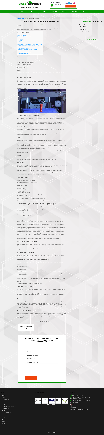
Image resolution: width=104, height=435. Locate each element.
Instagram (74, 407)
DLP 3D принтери (83, 26)
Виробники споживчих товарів (10, 406)
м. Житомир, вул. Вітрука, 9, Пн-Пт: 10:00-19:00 (81, 400)
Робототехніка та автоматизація (10, 402)
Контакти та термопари (24, 50)
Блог (23, 18)
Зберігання (22, 41)
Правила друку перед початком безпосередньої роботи (29, 45)
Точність (21, 39)
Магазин (54, 11)
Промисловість (7, 404)
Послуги (43, 11)
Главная (19, 18)
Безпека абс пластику (22, 35)
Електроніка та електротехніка (10, 401)
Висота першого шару (24, 53)
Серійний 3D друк (7, 412)
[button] (67, 396)
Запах (21, 40)
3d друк (5, 414)
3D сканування (7, 415)
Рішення (32, 11)
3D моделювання (7, 417)
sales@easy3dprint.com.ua (59, 6)
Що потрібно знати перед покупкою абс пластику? (28, 49)
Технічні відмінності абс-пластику (24, 36)
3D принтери (81, 24)
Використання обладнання (24, 48)
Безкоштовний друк (71, 6)
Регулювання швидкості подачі (25, 52)
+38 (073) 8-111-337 (74, 402)
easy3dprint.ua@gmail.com (77, 404)
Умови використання (84, 409)
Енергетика (6, 408)
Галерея (64, 11)
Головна (22, 11)
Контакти (74, 11)
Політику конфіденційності (75, 409)
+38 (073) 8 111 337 (57, 4)
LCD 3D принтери (83, 29)
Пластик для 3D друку (83, 31)
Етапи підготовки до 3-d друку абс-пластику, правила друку (30, 44)
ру (83, 11)
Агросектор (6, 399)
